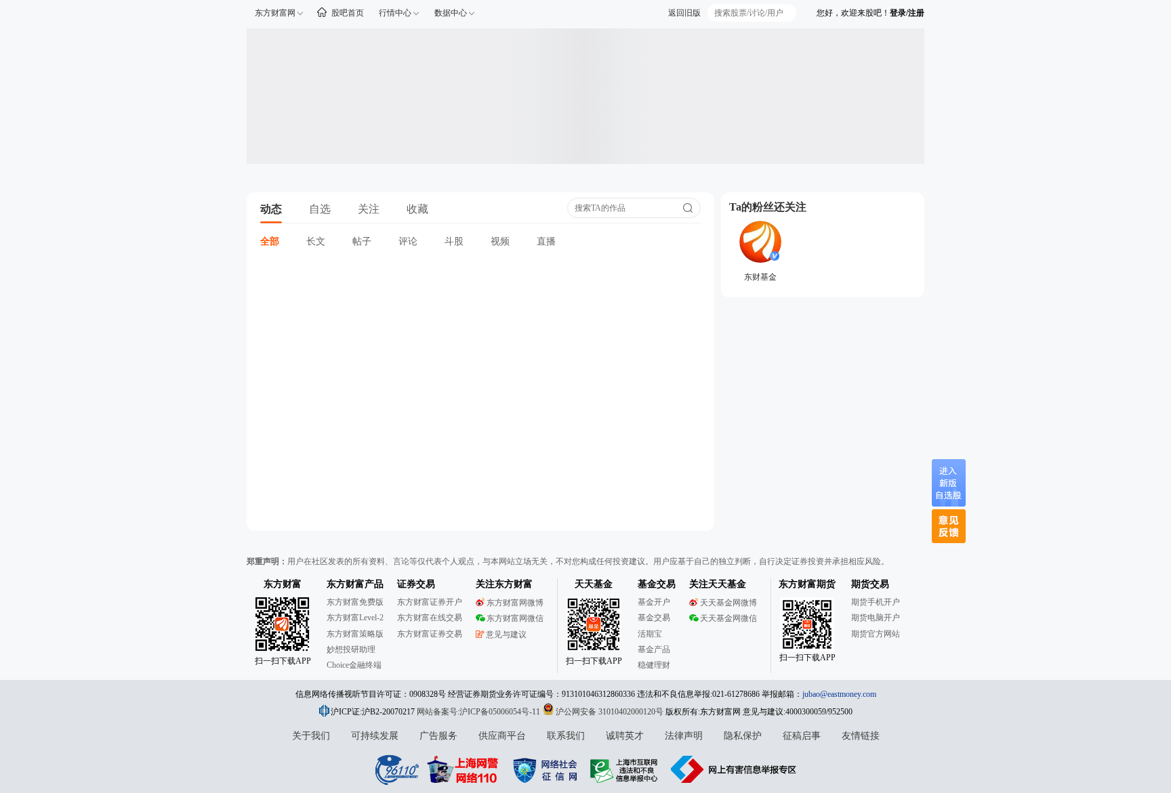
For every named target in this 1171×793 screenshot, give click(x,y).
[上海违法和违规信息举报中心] (626, 769)
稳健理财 (654, 665)
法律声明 (684, 736)
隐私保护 (743, 736)
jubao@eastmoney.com (839, 694)
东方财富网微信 (515, 618)
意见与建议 (506, 634)
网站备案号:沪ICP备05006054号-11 (479, 711)
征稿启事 (802, 736)
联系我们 (566, 736)
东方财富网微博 (515, 602)
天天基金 (594, 584)
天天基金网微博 (728, 602)
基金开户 (654, 602)
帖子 (361, 241)
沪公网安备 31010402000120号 (609, 711)
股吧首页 (347, 13)
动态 (271, 209)
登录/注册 (907, 13)
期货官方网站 (875, 634)
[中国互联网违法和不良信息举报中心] (734, 769)
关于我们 (311, 736)
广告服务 (438, 736)
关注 (368, 209)
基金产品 (654, 649)
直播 (546, 241)
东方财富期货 (807, 584)
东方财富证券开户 (429, 602)
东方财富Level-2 (355, 617)
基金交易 (654, 617)
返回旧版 (684, 13)
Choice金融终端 (354, 665)
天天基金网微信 (728, 618)
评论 (407, 241)
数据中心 (450, 13)
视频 (500, 241)
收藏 (417, 209)
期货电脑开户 (875, 617)
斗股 (454, 241)
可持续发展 (374, 736)
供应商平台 (502, 736)
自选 (320, 209)
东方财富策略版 (355, 634)
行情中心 (395, 13)
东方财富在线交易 (429, 617)
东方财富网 (275, 13)
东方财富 (283, 584)
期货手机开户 (875, 602)
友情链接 (861, 736)
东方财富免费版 (355, 602)
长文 (315, 241)
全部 (269, 241)
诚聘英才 (625, 736)
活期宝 (650, 634)
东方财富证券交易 (429, 634)
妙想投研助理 (351, 649)
